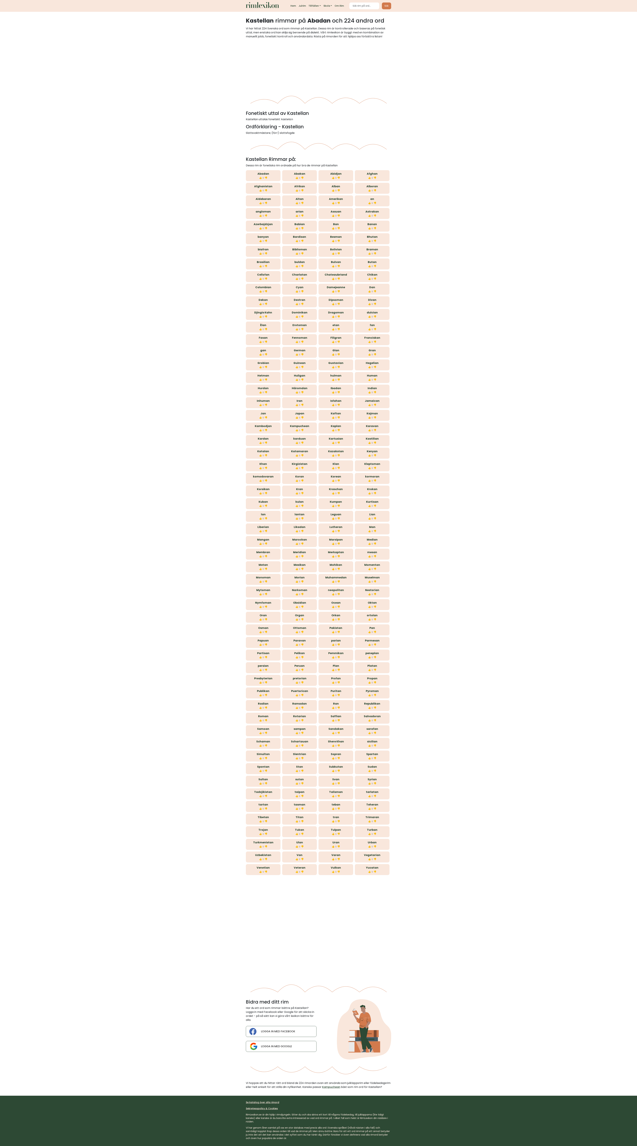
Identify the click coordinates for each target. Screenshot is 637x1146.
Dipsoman (336, 300)
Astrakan (372, 211)
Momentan (372, 565)
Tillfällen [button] (314, 5)
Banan (372, 224)
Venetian (263, 868)
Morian (299, 577)
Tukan (299, 830)
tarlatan (372, 792)
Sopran (336, 754)
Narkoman (299, 590)
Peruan (299, 666)
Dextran (299, 300)
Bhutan (372, 237)
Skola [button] (326, 5)
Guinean (299, 363)
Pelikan (299, 653)
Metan (263, 565)
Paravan (299, 640)
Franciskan (372, 338)
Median (372, 540)
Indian (372, 388)
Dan (372, 287)
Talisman (336, 792)
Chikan (372, 275)
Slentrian (299, 754)
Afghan (372, 174)
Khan (263, 464)
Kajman (372, 413)
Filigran (335, 338)
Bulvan (336, 262)
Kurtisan (372, 502)
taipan (299, 792)
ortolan (372, 615)
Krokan (372, 489)
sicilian (372, 741)
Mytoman (263, 590)
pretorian (299, 678)
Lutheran (335, 527)
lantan (299, 514)
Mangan (263, 540)
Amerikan (336, 199)
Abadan (263, 174)
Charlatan (299, 275)
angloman (263, 211)
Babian (299, 224)
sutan (299, 779)
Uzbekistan (263, 855)
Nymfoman (263, 603)
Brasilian (263, 262)
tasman (299, 804)
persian (263, 666)
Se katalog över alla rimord (262, 1102)
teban (336, 804)
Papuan (263, 640)
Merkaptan (336, 552)
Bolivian (336, 249)
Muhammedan (336, 577)
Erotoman (299, 325)
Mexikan (300, 565)
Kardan (263, 439)
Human (372, 376)
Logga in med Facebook (278, 1031)
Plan (336, 666)
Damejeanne (336, 287)
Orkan (335, 615)
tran (336, 817)
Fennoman (299, 338)
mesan (372, 552)
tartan (263, 804)
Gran (372, 350)
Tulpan (336, 830)
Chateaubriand (336, 275)
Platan (372, 666)
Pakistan (335, 628)
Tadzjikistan (263, 792)
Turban (372, 830)
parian (336, 640)
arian (299, 211)
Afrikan (299, 186)
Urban (372, 842)
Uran (335, 842)
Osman (263, 628)
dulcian (372, 312)
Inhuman (263, 401)
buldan (299, 262)
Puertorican (299, 691)
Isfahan (335, 401)
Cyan (299, 287)
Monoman (263, 577)
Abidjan (336, 174)
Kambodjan (263, 426)
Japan (299, 413)
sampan (300, 729)
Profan (336, 678)
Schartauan (299, 741)
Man (372, 527)
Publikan (263, 691)
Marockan (299, 540)
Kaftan (336, 413)
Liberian (263, 527)
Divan (372, 300)
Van (299, 855)
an (372, 199)
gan (263, 350)
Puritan (336, 691)
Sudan (372, 767)
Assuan (336, 211)
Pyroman (372, 691)
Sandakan (335, 729)
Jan (263, 413)
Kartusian (336, 439)
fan (372, 325)
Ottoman (299, 628)
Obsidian (299, 603)
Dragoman (336, 312)
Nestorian (372, 590)
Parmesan (372, 640)
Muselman (372, 577)
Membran (263, 552)
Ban (336, 224)
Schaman (263, 741)
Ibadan (336, 388)
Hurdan (263, 388)
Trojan (263, 830)
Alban (336, 186)
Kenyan (372, 451)
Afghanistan (263, 186)
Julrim (302, 5)
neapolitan (336, 590)
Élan (263, 325)
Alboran (372, 186)
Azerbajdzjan (263, 224)
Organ (299, 615)
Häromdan (299, 388)
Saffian (336, 716)
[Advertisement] (318, 65)
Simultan (263, 754)
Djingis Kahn (263, 312)
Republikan (372, 704)
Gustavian (335, 363)
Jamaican (372, 401)
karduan (299, 439)
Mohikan (336, 565)
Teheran (372, 804)
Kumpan (336, 502)
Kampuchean (299, 426)
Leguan (336, 514)
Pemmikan (336, 653)
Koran (299, 476)
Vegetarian (372, 855)
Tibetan (263, 817)
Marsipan (336, 540)
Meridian (299, 552)
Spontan (263, 767)
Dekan (263, 300)
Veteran (299, 868)
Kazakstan (336, 451)
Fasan (263, 338)
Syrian (372, 779)
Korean (336, 476)
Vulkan (336, 868)
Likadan (299, 527)
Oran (263, 615)
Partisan (263, 653)
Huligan (299, 376)
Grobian (263, 363)
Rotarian (299, 716)
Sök (387, 5)
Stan (299, 767)
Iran (299, 401)
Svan (335, 779)
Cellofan (263, 275)
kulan (299, 502)
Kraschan (336, 489)
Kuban (263, 502)
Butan (372, 262)
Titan (299, 817)
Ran (336, 704)
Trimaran (372, 817)
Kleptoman (372, 464)
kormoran (372, 476)
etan (335, 325)
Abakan (299, 174)
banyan (263, 237)
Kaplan (336, 426)
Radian (263, 704)
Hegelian (372, 363)
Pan (372, 628)
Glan (335, 350)
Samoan (263, 729)
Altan (300, 199)
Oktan (372, 603)
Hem (293, 5)
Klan (336, 464)
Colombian (263, 287)
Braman (372, 249)
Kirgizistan (299, 464)
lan (263, 514)
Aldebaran (263, 199)
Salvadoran (372, 716)
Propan (372, 678)
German (299, 350)
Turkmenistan (263, 842)
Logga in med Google (276, 1046)
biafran (263, 249)
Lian (372, 514)
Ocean (336, 603)
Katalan (263, 451)
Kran (299, 489)
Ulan (299, 842)
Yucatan (372, 868)
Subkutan (336, 767)
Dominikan (299, 312)
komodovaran (263, 476)
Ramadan (299, 704)
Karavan (372, 426)
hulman (335, 376)
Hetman (263, 376)
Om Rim (339, 5)
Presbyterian (263, 678)
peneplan (372, 653)
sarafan (372, 729)
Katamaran (299, 451)
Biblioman (299, 249)
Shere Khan (336, 741)
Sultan (263, 779)
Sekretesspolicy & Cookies (262, 1108)
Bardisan (299, 237)
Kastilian (372, 439)
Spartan (372, 754)
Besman (336, 237)
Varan (335, 855)
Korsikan (263, 489)
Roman (263, 716)
